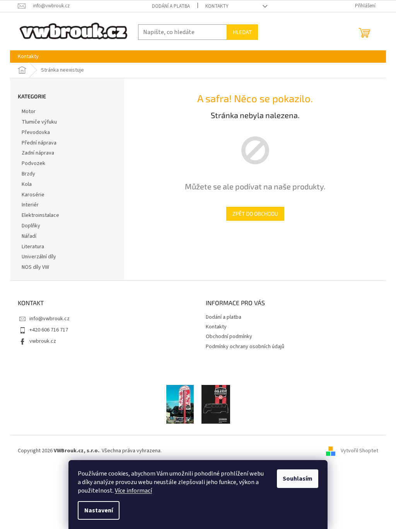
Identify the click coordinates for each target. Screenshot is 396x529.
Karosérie (33, 195)
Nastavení (98, 510)
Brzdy (28, 174)
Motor (29, 111)
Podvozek (33, 163)
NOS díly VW (35, 267)
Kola (27, 184)
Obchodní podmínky (229, 336)
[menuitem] (28, 56)
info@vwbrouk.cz (49, 319)
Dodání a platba (171, 6)
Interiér (30, 205)
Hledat (242, 32)
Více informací (133, 490)
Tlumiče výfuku (39, 122)
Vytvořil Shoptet (359, 451)
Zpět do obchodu (255, 213)
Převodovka (36, 132)
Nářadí (29, 236)
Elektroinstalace (40, 215)
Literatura (33, 247)
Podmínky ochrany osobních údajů (245, 346)
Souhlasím (297, 478)
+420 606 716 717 (48, 330)
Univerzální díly (39, 257)
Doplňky (31, 226)
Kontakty (217, 6)
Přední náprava (39, 143)
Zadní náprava (38, 153)
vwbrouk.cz (42, 341)
